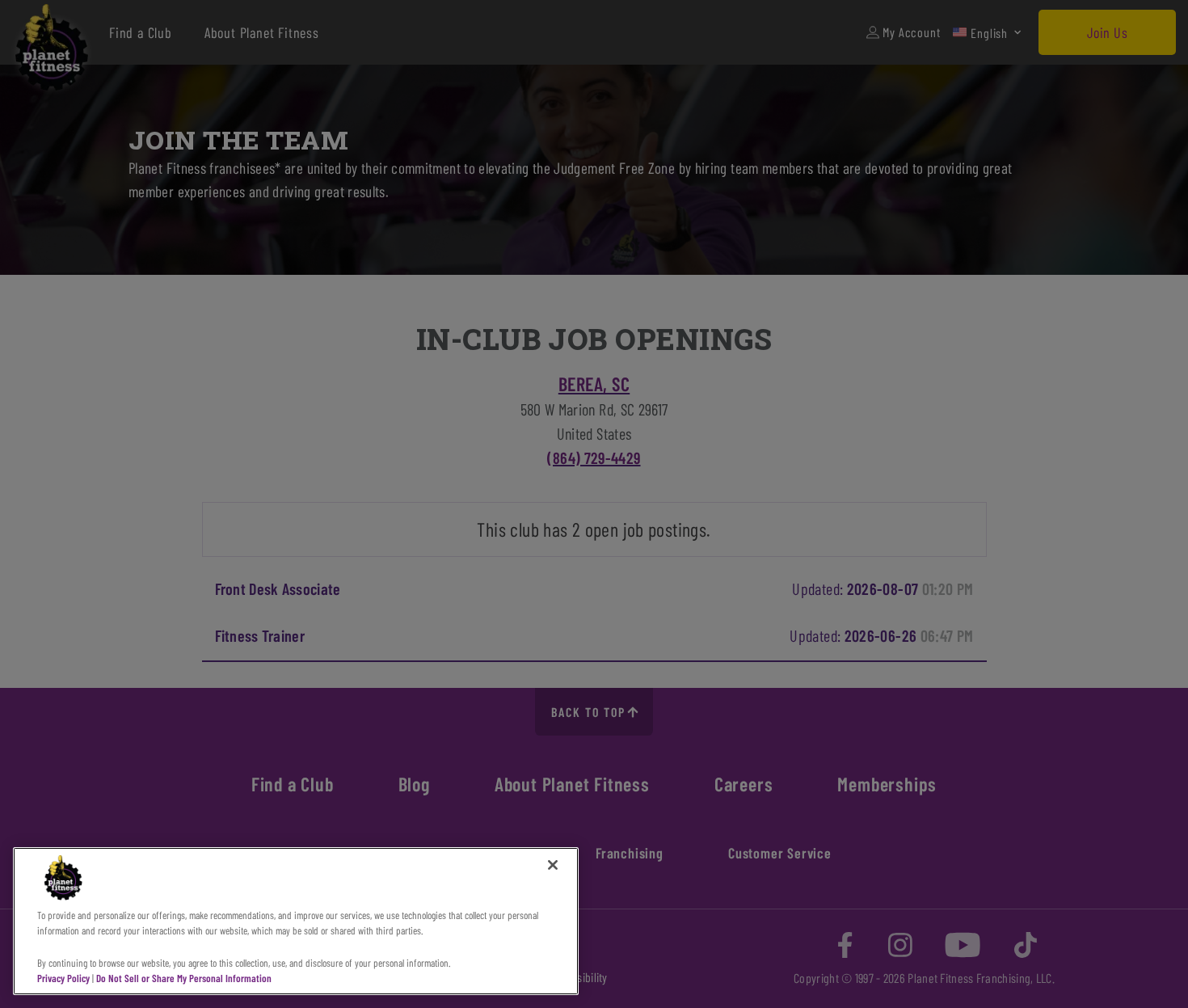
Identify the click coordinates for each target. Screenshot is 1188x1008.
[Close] (553, 865)
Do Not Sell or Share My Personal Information (184, 978)
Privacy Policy (63, 978)
